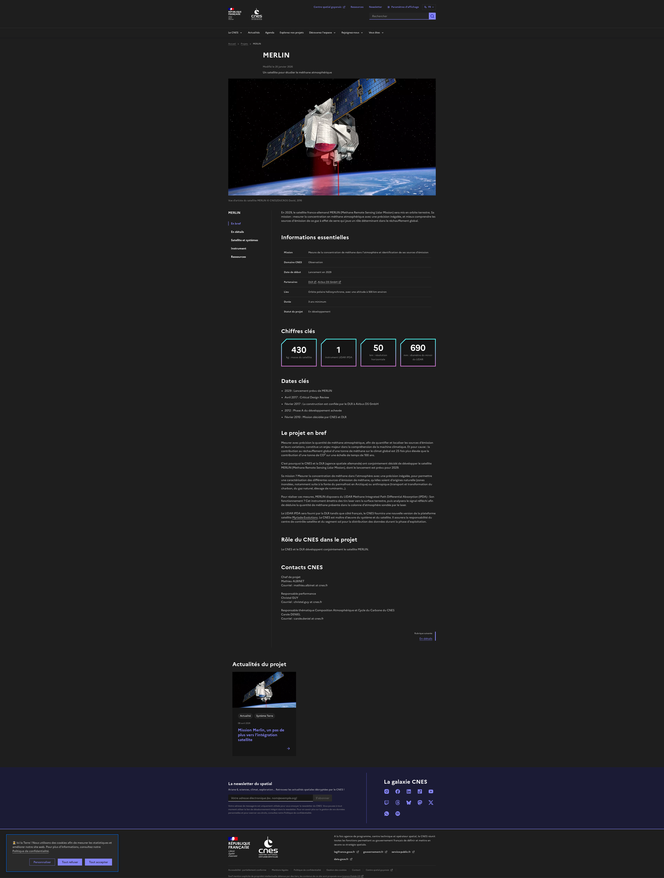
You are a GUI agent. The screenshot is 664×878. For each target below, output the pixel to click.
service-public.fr (401, 852)
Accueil (232, 43)
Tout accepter (98, 862)
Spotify (398, 813)
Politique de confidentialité (30, 851)
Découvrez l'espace (320, 32)
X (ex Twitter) (431, 802)
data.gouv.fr (341, 859)
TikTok (420, 791)
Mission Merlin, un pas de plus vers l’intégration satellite (261, 735)
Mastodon (420, 802)
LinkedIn (409, 791)
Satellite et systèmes (244, 240)
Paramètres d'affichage (405, 7)
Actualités (254, 32)
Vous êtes (374, 32)
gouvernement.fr (373, 852)
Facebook (398, 791)
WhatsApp (386, 813)
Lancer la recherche (432, 16)
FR (429, 7)
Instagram (386, 791)
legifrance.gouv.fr (345, 852)
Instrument (238, 248)
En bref (236, 223)
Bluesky (409, 802)
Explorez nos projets (292, 32)
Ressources (357, 7)
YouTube (431, 791)
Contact (356, 870)
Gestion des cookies (336, 870)
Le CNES (233, 32)
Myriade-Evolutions (305, 517)
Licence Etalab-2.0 (351, 876)
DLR (310, 282)
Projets (244, 43)
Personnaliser (42, 862)
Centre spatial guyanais (327, 7)
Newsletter (375, 7)
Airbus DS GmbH (328, 282)
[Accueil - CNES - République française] (268, 846)
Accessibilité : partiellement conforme (247, 870)
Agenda (269, 32)
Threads (398, 802)
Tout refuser (70, 862)
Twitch (386, 802)
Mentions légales (280, 870)
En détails (237, 232)
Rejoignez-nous (350, 32)
